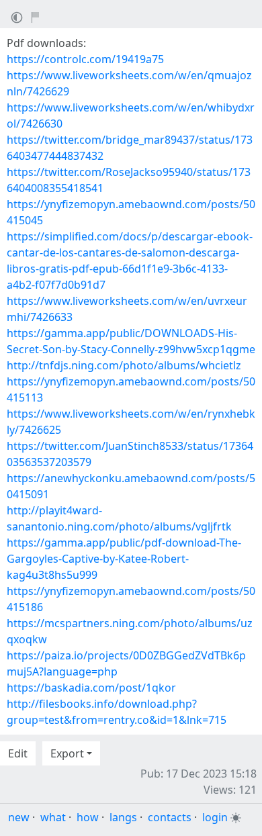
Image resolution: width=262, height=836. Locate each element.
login (215, 817)
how (88, 817)
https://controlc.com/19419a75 (85, 59)
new (19, 817)
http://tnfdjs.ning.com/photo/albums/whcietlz (124, 365)
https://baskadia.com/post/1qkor (91, 687)
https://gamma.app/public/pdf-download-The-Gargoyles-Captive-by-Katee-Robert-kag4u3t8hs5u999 (124, 558)
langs (123, 817)
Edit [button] (18, 753)
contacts (169, 817)
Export (67, 753)
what (53, 817)
